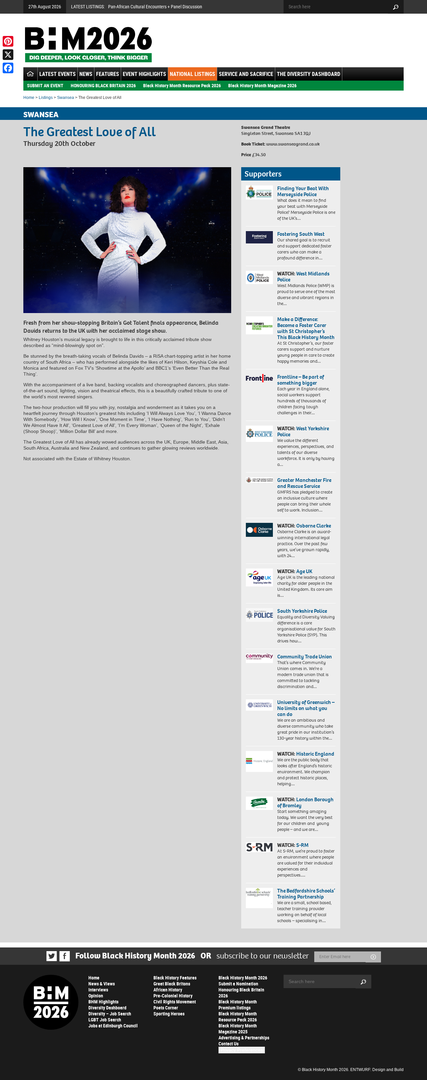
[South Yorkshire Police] (259, 615)
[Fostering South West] (259, 237)
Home (28, 97)
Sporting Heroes (168, 1013)
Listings (46, 97)
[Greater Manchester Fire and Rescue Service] (259, 480)
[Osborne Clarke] (259, 530)
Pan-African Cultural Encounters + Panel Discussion (155, 6)
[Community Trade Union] (259, 658)
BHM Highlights (103, 1001)
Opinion (95, 995)
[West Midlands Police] (259, 277)
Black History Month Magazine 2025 (238, 1028)
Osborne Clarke (313, 525)
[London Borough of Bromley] (259, 803)
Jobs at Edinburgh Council (113, 1025)
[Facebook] (8, 68)
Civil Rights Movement (174, 1001)
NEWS (85, 74)
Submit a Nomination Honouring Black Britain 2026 (241, 989)
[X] (8, 54)
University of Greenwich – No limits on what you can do (306, 708)
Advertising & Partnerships (244, 1037)
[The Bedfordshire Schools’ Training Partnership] (259, 898)
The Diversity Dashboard (308, 74)
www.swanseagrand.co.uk (293, 144)
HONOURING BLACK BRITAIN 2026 (103, 85)
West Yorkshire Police (303, 431)
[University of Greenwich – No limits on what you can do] (259, 705)
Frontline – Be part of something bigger (300, 379)
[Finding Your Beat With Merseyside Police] (259, 192)
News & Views (101, 983)
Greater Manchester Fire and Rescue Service (304, 483)
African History (167, 989)
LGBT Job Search (104, 1019)
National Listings (192, 74)
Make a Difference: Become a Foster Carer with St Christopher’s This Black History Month (306, 328)
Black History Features (174, 977)
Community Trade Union (304, 656)
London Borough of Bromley (305, 802)
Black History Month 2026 (243, 977)
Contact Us (229, 1043)
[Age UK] (259, 577)
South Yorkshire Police (302, 610)
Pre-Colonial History (172, 995)
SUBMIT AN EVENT (45, 85)
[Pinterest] (8, 41)
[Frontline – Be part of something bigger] (259, 378)
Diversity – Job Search (109, 1013)
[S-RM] (259, 847)
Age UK (304, 571)
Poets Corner (165, 1007)
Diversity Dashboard (107, 1007)
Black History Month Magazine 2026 (262, 85)
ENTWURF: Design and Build (377, 1069)
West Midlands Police (303, 276)
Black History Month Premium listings (238, 1004)
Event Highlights (144, 74)
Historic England (315, 753)
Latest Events (57, 74)
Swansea (65, 97)
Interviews (98, 989)
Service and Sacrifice (246, 74)
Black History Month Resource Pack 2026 (182, 85)
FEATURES (107, 74)
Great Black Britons (171, 983)
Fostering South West (301, 233)
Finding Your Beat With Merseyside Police (303, 191)
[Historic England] (259, 761)
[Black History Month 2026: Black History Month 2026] (88, 44)
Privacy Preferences (242, 1050)
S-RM (302, 845)
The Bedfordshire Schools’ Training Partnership (306, 893)
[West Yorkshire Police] (259, 434)
